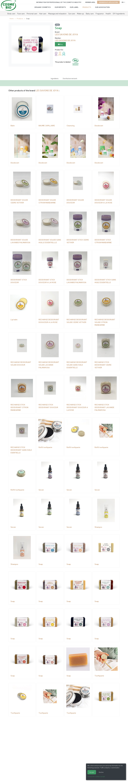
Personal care (32, 13)
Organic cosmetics (42, 7)
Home (12, 18)
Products (86, 7)
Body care (11, 13)
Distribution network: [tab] (70, 78)
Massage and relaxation (57, 13)
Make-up (80, 13)
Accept (92, 772)
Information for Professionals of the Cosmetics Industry (58, 2)
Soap (57, 24)
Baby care (90, 13)
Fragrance (100, 13)
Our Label (74, 7)
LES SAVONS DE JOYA (47, 90)
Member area (90, 2)
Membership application (108, 2)
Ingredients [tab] (54, 78)
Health (108, 13)
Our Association (102, 7)
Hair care (42, 13)
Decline (101, 772)
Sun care (71, 13)
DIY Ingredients (119, 13)
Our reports (60, 7)
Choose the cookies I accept (96, 776)
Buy (61, 44)
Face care (21, 13)
